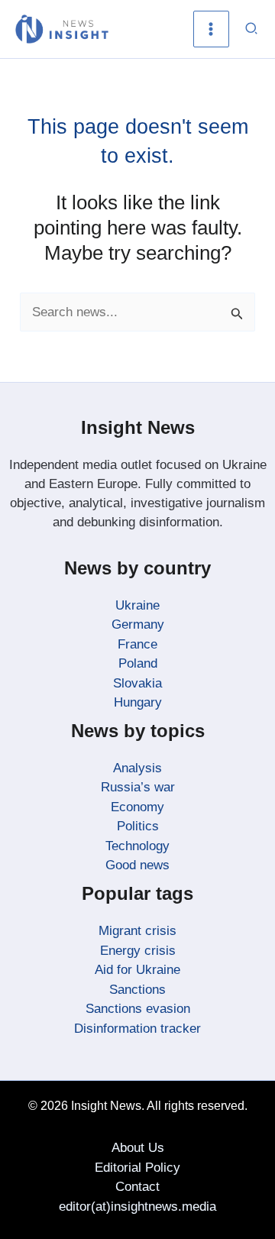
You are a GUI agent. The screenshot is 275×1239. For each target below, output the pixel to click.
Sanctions (137, 989)
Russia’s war (138, 787)
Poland (137, 663)
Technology (137, 846)
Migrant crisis (137, 931)
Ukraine (137, 605)
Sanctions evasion (138, 1008)
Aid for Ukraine (137, 969)
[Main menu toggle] (211, 29)
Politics (138, 826)
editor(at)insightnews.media (137, 1206)
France (137, 644)
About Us (138, 1147)
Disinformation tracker (137, 1028)
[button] (252, 29)
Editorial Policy (137, 1167)
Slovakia (137, 683)
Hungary (138, 702)
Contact (137, 1186)
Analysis (137, 768)
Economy (137, 807)
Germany (138, 624)
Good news (137, 865)
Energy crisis (138, 950)
